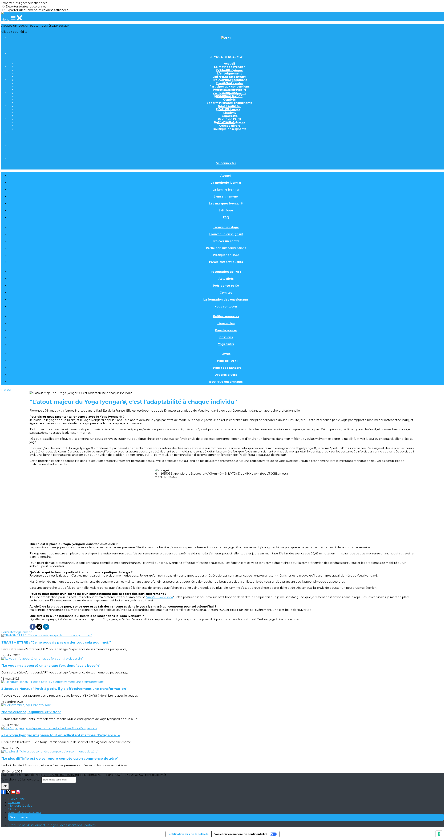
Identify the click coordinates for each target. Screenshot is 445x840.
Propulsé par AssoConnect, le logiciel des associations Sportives (51, 825)
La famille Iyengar (226, 189)
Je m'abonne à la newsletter (21, 779)
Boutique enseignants (229, 129)
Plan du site (16, 799)
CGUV (12, 809)
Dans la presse (226, 330)
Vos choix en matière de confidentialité (240, 834)
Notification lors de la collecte (188, 834)
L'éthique (226, 210)
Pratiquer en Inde (226, 255)
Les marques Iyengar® (226, 203)
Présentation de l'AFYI (229, 89)
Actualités (229, 93)
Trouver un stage (229, 76)
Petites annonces (229, 102)
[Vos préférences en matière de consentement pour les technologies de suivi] (439, 834)
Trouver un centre (226, 241)
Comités (229, 99)
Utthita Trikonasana (159, 597)
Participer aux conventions (229, 86)
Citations (229, 112)
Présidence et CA (226, 285)
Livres (229, 115)
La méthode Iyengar (229, 67)
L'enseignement (229, 73)
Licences (14, 802)
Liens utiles (229, 106)
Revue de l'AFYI (229, 119)
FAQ (226, 217)
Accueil (229, 63)
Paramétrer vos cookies (24, 812)
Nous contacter (226, 306)
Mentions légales (20, 805)
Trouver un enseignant (229, 80)
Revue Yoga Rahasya (226, 367)
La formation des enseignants (226, 299)
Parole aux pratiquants (226, 262)
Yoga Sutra (226, 344)
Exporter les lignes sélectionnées (24, 3)
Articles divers (229, 125)
